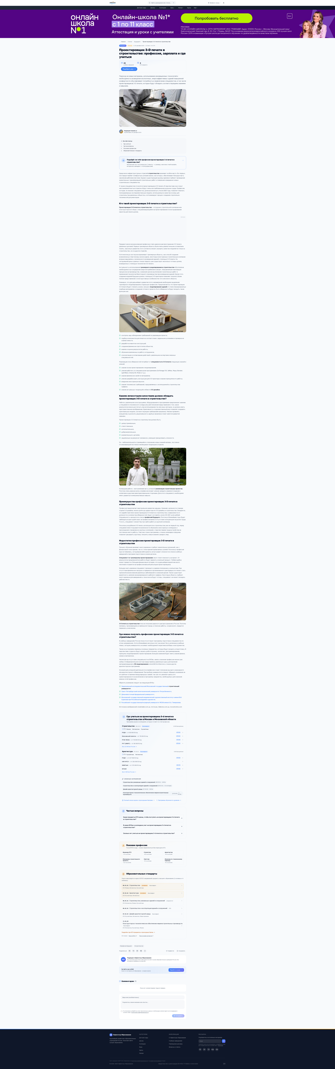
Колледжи (162, 7)
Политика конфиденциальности (139, 1061)
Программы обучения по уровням (168, 800)
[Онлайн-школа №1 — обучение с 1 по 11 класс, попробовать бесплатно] (167, 24)
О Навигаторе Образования (177, 1037)
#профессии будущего (126, 946)
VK (129, 951)
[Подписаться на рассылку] (223, 1041)
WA (141, 951)
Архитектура (127, 751)
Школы (152, 7)
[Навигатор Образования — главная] (113, 2)
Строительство (128, 726)
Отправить (179, 1016)
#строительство (139, 946)
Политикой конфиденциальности (139, 1012)
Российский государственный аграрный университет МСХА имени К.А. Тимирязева (151, 702)
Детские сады (141, 7)
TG (133, 951)
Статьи (130, 41)
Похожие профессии (129, 148)
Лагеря (180, 7)
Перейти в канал (175, 970)
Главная (123, 41)
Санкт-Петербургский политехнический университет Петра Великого (146, 691)
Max (213, 1049)
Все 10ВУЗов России (128, 746)
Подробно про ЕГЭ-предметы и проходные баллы (137, 932)
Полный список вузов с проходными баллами (138, 800)
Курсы (189, 7)
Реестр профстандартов (145, 936)
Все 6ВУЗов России (128, 772)
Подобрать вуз (128, 69)
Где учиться (127, 144)
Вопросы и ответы (174, 1047)
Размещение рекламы (176, 1044)
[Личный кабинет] (223, 3)
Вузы (172, 7)
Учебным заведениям (175, 1041)
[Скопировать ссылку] (144, 950)
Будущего (137, 41)
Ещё (195, 7)
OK (137, 951)
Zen (217, 1049)
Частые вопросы (128, 146)
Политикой (220, 1045)
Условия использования (155, 1061)
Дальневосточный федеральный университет (137, 694)
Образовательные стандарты (132, 150)
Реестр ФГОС (132, 936)
